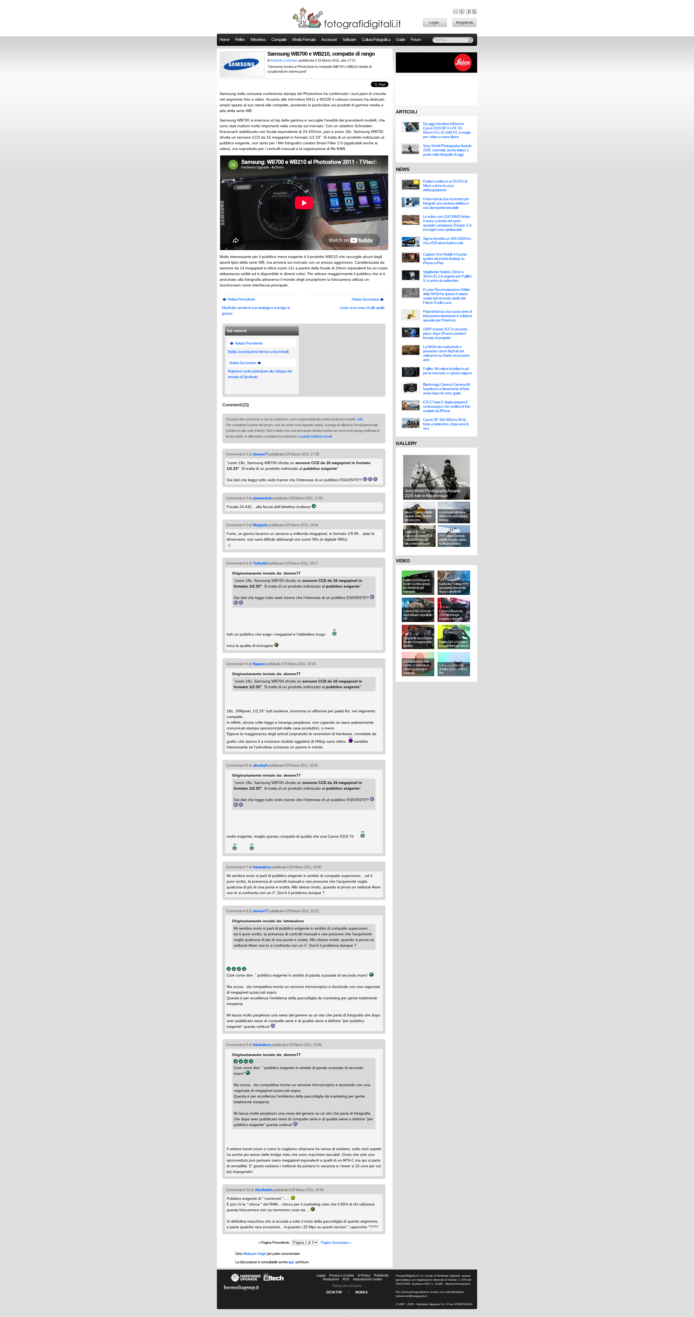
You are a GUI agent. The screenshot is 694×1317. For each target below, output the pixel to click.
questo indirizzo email (316, 436)
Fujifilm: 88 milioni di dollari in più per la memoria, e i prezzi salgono (447, 370)
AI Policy (364, 1275)
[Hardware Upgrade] (245, 1282)
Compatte (279, 39)
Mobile (361, 1292)
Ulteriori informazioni (457, 1283)
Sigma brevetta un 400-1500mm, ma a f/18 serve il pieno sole (447, 240)
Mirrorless (258, 39)
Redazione (331, 1279)
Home (224, 39)
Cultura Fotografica (376, 39)
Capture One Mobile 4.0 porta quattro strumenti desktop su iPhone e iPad (445, 258)
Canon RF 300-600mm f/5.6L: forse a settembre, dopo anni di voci (445, 424)
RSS (346, 1279)
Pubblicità (381, 1275)
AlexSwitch (264, 1190)
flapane (259, 664)
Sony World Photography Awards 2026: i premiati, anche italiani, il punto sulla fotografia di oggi (447, 150)
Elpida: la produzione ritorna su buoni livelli (258, 351)
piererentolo (262, 498)
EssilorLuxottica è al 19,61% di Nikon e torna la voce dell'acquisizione (445, 185)
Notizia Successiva (366, 299)
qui (291, 1262)
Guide (400, 39)
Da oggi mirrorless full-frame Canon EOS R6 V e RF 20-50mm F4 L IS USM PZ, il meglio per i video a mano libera (447, 130)
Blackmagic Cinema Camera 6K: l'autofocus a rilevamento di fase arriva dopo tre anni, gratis (447, 388)
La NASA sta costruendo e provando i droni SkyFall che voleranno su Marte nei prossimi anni (446, 353)
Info (360, 419)
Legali (321, 1275)
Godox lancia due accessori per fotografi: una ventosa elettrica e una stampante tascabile (446, 203)
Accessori (329, 39)
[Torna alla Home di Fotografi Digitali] (347, 28)
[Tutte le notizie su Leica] (436, 72)
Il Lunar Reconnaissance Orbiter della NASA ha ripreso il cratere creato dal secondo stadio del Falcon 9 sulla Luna (446, 296)
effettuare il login (254, 1253)
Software (349, 39)
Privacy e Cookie (341, 1275)
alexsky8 (260, 765)
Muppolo (260, 525)
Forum (416, 39)
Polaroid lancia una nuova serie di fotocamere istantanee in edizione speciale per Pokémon (447, 315)
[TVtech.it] (274, 1282)
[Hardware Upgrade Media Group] (241, 1291)
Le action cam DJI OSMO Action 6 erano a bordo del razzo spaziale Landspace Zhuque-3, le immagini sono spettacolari (447, 223)
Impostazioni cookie (367, 1279)
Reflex (240, 39)
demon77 (260, 454)
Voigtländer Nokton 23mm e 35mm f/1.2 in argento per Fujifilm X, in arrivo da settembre (447, 276)
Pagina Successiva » (336, 1242)
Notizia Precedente (241, 299)
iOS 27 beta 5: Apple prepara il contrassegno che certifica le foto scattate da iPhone (446, 406)
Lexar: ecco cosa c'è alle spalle (362, 307)
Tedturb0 (260, 563)
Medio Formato (304, 39)
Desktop (334, 1292)
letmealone (262, 867)
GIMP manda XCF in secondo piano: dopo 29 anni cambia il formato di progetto (445, 333)
